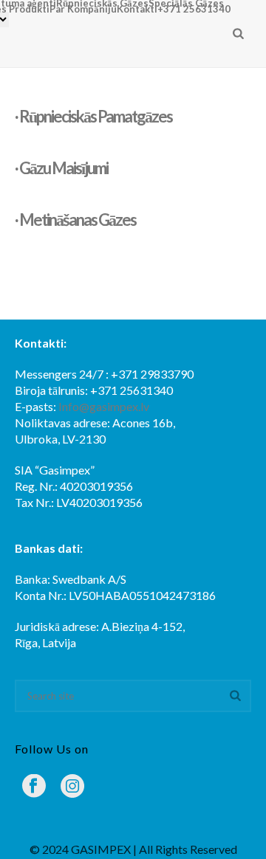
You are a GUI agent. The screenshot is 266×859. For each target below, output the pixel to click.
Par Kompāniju (83, 9)
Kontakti (137, 9)
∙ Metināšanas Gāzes (75, 220)
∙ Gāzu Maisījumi (61, 168)
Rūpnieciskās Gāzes (102, 3)
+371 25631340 (194, 9)
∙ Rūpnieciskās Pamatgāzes (93, 116)
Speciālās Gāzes (186, 3)
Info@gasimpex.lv (103, 406)
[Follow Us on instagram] (72, 786)
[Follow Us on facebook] (34, 786)
